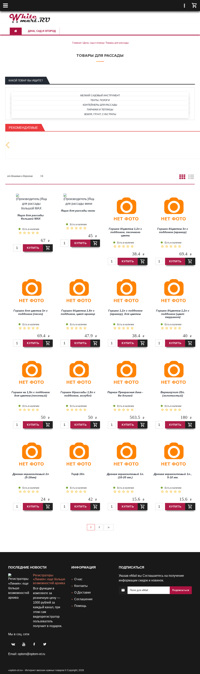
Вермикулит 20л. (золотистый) (173, 395)
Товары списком (190, 177)
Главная (76, 42)
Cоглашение (83, 600)
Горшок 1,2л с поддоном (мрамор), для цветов (125, 313)
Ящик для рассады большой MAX (30, 218)
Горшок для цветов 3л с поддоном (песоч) (30, 313)
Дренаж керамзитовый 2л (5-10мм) (30, 476)
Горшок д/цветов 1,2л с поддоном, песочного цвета (125, 233)
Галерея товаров (182, 177)
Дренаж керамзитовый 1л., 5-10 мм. (173, 476)
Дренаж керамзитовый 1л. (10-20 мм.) (125, 476)
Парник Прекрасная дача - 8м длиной (125, 395)
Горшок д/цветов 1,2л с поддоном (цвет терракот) (172, 315)
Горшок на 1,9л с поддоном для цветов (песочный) (31, 395)
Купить (33, 248)
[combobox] (19, 176)
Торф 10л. (78, 475)
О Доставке (82, 593)
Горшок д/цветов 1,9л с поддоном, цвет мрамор (78, 313)
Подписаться (180, 591)
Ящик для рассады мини (78, 211)
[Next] (108, 528)
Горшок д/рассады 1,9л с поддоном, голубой (78, 395)
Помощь (80, 606)
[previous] (7, 146)
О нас (78, 580)
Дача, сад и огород (93, 42)
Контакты (81, 586)
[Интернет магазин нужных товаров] (29, 17)
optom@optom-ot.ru (31, 660)
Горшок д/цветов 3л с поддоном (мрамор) (172, 231)
